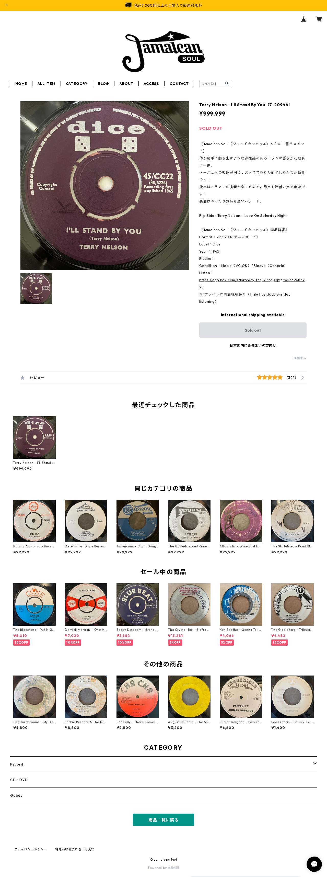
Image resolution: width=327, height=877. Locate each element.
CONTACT (179, 83)
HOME (21, 83)
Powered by (158, 868)
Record (16, 764)
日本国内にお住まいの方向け (253, 345)
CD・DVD (19, 780)
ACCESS (151, 83)
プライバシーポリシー (30, 849)
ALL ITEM (46, 83)
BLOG (103, 83)
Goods (16, 795)
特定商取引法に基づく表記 (75, 849)
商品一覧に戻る (163, 820)
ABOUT (126, 83)
